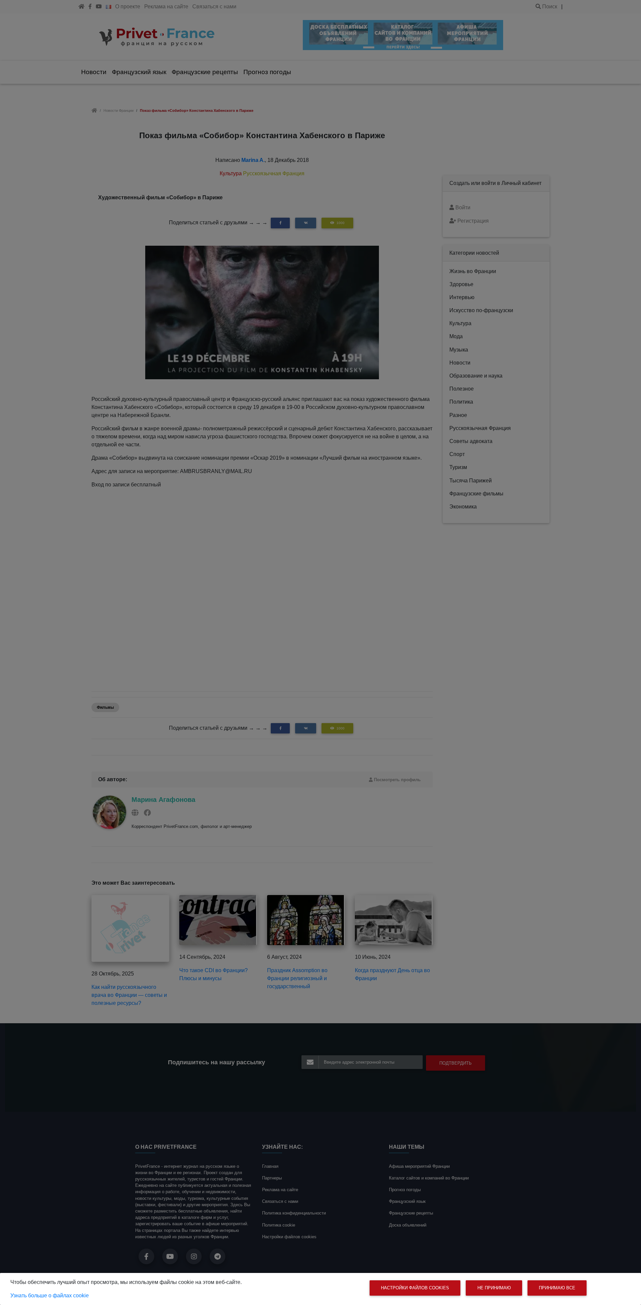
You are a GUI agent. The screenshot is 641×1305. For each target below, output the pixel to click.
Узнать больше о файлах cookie (49, 1295)
